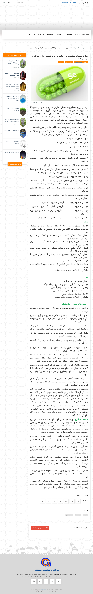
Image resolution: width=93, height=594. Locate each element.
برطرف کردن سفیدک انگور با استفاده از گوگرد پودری (12, 121)
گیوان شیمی (43, 589)
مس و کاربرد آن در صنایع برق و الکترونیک (12, 74)
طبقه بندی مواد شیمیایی (12, 152)
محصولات (69, 34)
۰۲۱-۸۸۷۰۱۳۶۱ (64, 3)
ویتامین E (77, 515)
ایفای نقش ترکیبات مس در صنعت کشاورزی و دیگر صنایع (11, 86)
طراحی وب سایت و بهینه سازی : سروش (46, 591)
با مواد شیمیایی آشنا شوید (11, 130)
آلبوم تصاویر (41, 34)
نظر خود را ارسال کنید (41, 528)
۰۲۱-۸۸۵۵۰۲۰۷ (73, 3)
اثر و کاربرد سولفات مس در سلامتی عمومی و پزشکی (12, 98)
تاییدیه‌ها (59, 34)
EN (4, 3)
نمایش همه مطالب (15, 164)
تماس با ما (32, 34)
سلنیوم (85, 515)
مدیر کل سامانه (78, 62)
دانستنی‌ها (50, 34)
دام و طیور (69, 515)
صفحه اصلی (85, 34)
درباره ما (77, 34)
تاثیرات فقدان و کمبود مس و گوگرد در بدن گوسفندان (13, 63)
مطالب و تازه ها (75, 48)
